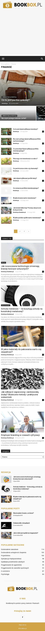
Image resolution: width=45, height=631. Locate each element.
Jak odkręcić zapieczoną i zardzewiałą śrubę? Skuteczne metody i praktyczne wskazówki (20, 394)
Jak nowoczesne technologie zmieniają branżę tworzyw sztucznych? (20, 267)
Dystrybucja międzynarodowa (11, 559)
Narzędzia (4, 388)
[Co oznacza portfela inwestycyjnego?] (6, 190)
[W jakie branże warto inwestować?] (6, 200)
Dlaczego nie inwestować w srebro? (25, 158)
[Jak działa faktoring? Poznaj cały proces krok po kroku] (6, 210)
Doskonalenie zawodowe (9, 549)
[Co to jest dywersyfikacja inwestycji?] (6, 131)
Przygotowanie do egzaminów (11, 565)
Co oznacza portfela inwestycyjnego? (26, 188)
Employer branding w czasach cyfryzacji (20, 435)
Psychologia (5, 574)
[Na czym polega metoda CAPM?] (18, 115)
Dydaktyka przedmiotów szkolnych (13, 562)
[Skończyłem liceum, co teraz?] (6, 515)
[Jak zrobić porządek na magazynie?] (6, 535)
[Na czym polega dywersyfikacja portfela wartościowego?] (6, 141)
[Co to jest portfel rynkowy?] (22, 88)
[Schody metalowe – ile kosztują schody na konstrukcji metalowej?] (22, 295)
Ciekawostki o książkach (21, 523)
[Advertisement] (22, 32)
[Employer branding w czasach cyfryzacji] (22, 422)
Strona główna (5, 64)
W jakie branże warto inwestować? (24, 198)
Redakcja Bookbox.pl (19, 212)
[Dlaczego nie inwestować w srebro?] (6, 161)
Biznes (3, 262)
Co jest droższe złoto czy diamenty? (25, 168)
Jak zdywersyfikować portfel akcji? (25, 178)
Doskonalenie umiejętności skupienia (13, 552)
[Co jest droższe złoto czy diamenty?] (6, 171)
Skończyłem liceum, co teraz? (23, 513)
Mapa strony (22, 625)
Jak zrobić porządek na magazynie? (25, 533)
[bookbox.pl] (22, 5)
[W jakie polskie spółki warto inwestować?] (6, 220)
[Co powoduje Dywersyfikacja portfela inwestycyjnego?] (6, 151)
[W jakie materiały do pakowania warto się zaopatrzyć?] (22, 336)
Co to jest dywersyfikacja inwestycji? (25, 129)
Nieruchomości (6, 305)
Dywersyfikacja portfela (9, 97)
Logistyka (4, 345)
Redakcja (5, 103)
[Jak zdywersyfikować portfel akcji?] (6, 180)
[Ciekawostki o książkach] (6, 525)
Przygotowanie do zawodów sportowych (15, 568)
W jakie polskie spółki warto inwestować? (27, 218)
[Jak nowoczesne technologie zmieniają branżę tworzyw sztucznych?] (22, 253)
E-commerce (5, 571)
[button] (42, 59)
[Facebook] (22, 617)
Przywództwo (5, 556)
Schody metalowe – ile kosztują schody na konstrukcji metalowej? (21, 310)
